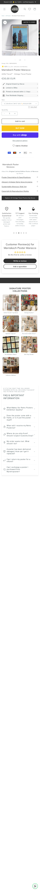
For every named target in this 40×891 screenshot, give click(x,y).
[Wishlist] (29, 9)
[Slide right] (24, 59)
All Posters (8, 15)
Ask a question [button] (20, 266)
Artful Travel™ (7, 74)
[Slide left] (15, 59)
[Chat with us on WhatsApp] (35, 886)
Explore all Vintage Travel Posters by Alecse (20, 198)
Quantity (5, 110)
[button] (4, 9)
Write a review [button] (20, 261)
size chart (34, 107)
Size (3, 100)
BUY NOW (20, 128)
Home (3, 15)
